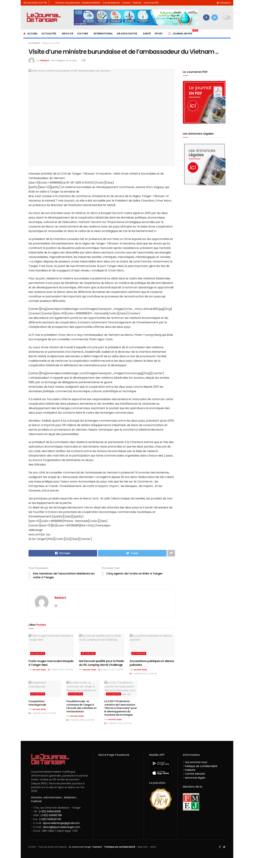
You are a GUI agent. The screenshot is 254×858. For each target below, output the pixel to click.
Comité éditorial (111, 2)
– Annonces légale (194, 777)
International (103, 33)
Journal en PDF (150, 2)
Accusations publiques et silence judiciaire (152, 663)
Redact (44, 60)
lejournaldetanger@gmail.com (61, 823)
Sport (158, 33)
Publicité (137, 2)
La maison (34, 43)
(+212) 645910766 (51, 815)
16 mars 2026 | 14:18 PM (111, 669)
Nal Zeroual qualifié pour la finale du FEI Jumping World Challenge (101, 663)
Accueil (32, 33)
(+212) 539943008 (50, 811)
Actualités (48, 33)
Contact (126, 2)
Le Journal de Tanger (80, 846)
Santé (147, 33)
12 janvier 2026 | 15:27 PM (118, 723)
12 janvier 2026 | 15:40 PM (81, 720)
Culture (82, 33)
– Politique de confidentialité (200, 766)
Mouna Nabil (39, 669)
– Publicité (189, 770)
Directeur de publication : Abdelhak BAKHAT (78, 2)
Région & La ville (51, 43)
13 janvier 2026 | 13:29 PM (144, 673)
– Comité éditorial (194, 773)
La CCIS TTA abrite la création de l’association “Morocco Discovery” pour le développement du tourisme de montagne (120, 708)
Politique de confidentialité (120, 846)
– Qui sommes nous (195, 762)
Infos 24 (67, 33)
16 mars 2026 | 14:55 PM (61, 669)
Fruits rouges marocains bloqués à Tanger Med (51, 663)
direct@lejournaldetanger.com (61, 827)
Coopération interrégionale (37, 703)
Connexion (225, 2)
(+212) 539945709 (50, 819)
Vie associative (127, 33)
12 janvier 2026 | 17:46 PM (43, 713)
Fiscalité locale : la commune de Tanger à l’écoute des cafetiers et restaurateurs (81, 706)
